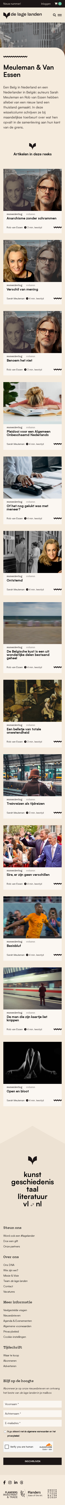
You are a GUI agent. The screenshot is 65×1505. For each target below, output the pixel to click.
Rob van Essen (15, 227)
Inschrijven (32, 1461)
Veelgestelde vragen (15, 1310)
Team (15, 1281)
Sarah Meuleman (15, 298)
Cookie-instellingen (14, 1336)
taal (32, 1189)
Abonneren (9, 1360)
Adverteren (9, 1366)
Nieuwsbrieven (11, 1315)
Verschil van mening (22, 289)
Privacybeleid (11, 1331)
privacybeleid (13, 1435)
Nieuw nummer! (12, 3)
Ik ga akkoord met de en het (31, 1433)
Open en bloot (18, 1091)
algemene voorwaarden (38, 1431)
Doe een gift (10, 1241)
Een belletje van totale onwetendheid (24, 730)
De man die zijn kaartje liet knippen (27, 1018)
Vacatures (9, 1291)
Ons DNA (8, 1265)
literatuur (33, 1196)
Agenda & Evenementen (17, 1320)
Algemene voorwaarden (17, 1326)
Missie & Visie (11, 1275)
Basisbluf (14, 946)
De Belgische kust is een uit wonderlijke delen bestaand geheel (28, 654)
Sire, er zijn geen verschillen (28, 874)
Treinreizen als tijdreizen (26, 803)
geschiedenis (32, 1181)
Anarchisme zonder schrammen (31, 218)
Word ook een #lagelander (19, 1235)
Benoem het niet (19, 360)
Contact (8, 1286)
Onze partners (11, 1246)
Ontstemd (15, 580)
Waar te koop (11, 1355)
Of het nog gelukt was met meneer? (27, 507)
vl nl (32, 1203)
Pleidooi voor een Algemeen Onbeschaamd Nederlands (28, 433)
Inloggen (46, 3)
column (30, 214)
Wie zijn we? (10, 1270)
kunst (32, 1174)
